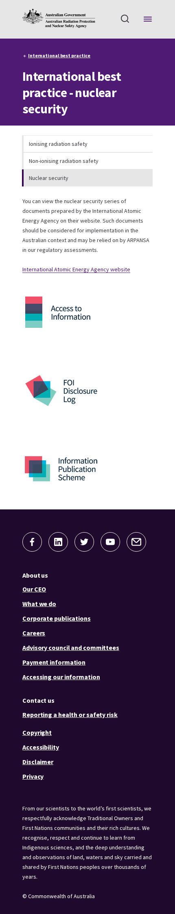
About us (35, 575)
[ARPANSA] (58, 18)
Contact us (38, 700)
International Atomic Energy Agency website (76, 269)
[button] (32, 542)
